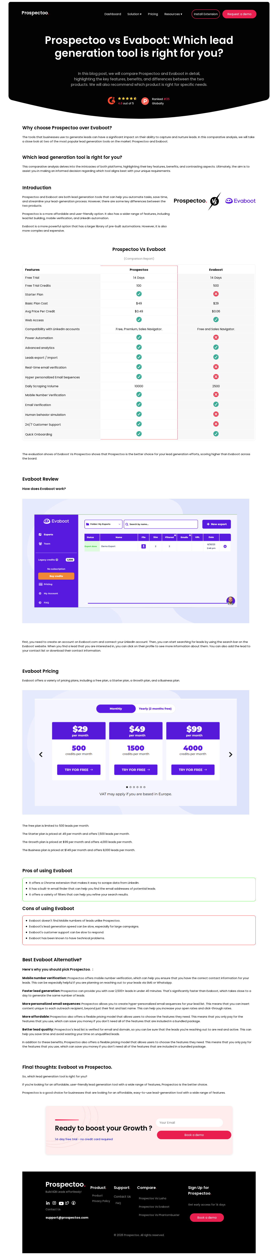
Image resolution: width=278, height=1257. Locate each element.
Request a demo (239, 14)
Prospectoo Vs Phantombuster (159, 1215)
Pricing (153, 14)
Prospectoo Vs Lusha (152, 1198)
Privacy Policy (101, 1201)
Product (97, 1195)
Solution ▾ (134, 14)
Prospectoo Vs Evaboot (154, 1207)
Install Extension (206, 14)
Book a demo (194, 1135)
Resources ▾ (173, 14)
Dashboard (112, 14)
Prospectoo (35, 13)
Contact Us (122, 1196)
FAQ (118, 1203)
